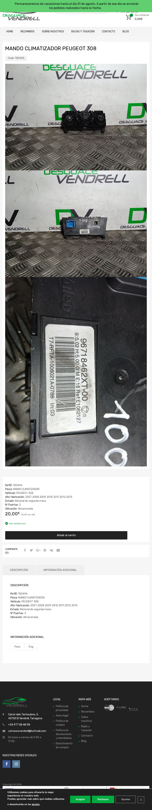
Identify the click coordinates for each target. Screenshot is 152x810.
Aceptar (80, 799)
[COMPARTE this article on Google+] (37, 550)
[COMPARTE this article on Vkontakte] (51, 550)
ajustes (35, 804)
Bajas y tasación (83, 31)
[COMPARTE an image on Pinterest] (44, 550)
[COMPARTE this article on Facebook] (24, 550)
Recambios (27, 31)
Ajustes (125, 799)
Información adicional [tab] (60, 570)
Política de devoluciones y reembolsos (64, 734)
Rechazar (103, 799)
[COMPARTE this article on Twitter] (31, 550)
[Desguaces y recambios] (18, 13)
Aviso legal (62, 715)
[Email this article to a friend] (57, 550)
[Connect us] (6, 764)
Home (9, 31)
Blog (126, 31)
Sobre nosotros (53, 31)
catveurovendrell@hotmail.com (27, 731)
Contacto (108, 31)
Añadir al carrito (66, 535)
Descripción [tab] (19, 570)
